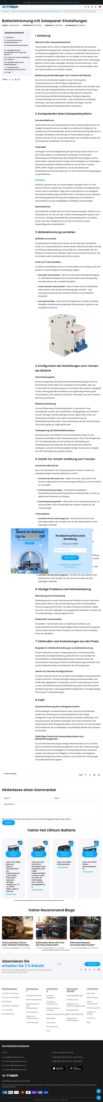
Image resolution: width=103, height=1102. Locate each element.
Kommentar (9, 804)
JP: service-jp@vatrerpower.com (14, 1070)
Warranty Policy (72, 1000)
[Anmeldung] (92, 7)
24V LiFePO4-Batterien (10, 997)
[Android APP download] (76, 1068)
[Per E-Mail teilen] (19, 79)
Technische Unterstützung (51, 1003)
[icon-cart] (96, 7)
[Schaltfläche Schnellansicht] (21, 843)
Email (57, 798)
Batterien (40, 180)
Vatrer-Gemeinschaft (92, 1003)
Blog (88, 1022)
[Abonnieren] (84, 550)
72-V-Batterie (7, 1010)
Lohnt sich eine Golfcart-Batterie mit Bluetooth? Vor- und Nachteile (85, 944)
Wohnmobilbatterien (34, 1000)
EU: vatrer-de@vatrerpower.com (14, 1065)
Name (7, 798)
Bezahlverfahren (73, 1010)
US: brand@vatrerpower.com (13, 1057)
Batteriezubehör (8, 1014)
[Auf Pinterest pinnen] (16, 79)
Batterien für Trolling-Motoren (32, 1017)
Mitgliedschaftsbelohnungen (57, 1014)
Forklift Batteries (32, 1023)
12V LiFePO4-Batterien (10, 993)
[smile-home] (98, 1091)
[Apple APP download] (58, 1068)
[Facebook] (81, 969)
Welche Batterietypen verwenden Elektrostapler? (14, 944)
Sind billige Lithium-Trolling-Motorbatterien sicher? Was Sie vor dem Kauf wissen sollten (50, 944)
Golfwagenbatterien (34, 996)
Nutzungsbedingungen (75, 1014)
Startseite (5, 11)
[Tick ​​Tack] (94, 969)
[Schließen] (90, 530)
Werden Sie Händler (91, 1013)
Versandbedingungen (75, 996)
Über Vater (91, 993)
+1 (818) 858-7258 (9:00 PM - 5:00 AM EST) (67, 1061)
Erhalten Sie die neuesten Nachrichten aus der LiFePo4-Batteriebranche (36, 11)
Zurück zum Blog (10, 774)
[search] (89, 7)
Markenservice (92, 997)
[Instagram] (90, 969)
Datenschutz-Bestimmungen (72, 1019)
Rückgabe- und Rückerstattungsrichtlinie (76, 1005)
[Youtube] (99, 969)
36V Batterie (6, 1002)
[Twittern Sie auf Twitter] (13, 79)
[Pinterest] (85, 969)
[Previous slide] (5, 2)
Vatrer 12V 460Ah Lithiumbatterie (64, 863)
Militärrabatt (51, 1018)
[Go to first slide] (97, 2)
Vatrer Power (45, 1100)
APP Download (51, 1027)
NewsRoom (91, 1018)
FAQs (48, 1031)
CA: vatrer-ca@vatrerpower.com (14, 1061)
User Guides (50, 1023)
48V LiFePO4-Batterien (10, 1006)
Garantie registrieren (50, 997)
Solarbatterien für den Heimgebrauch (33, 1006)
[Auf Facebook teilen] (9, 79)
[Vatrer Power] (10, 1076)
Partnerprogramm (93, 1008)
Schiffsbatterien (32, 1012)
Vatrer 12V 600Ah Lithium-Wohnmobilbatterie (89, 865)
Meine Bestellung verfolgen (52, 1009)
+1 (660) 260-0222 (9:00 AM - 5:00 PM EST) (67, 1057)
